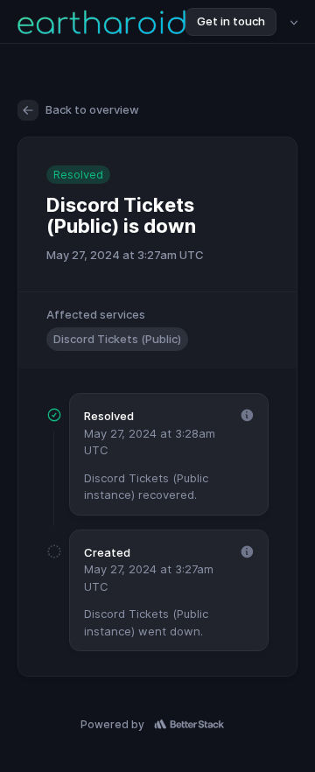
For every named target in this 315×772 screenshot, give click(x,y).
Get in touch (231, 21)
